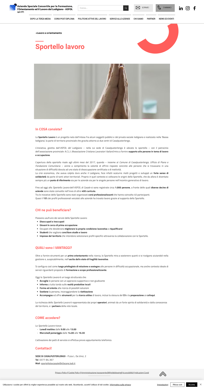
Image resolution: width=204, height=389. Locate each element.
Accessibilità (127, 372)
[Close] (200, 384)
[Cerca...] (126, 8)
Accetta (191, 384)
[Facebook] (194, 8)
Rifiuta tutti (177, 384)
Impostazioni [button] (162, 384)
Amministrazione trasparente (94, 372)
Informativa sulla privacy (120, 384)
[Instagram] (187, 8)
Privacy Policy (61, 372)
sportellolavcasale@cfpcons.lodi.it (58, 363)
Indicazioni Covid (141, 372)
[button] (138, 7)
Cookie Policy (74, 372)
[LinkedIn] (181, 8)
